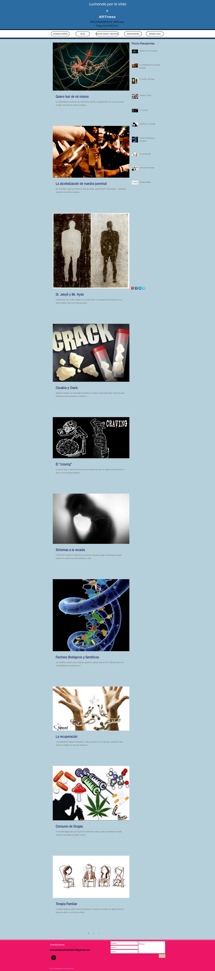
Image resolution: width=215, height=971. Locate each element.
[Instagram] (53, 957)
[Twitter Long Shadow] (143, 288)
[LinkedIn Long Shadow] (140, 288)
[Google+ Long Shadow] (132, 288)
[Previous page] (83, 933)
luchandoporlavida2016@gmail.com (70, 950)
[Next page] (99, 933)
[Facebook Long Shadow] (136, 288)
